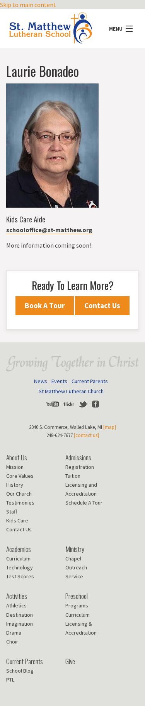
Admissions (78, 457)
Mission (15, 466)
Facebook (95, 404)
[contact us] (86, 435)
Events (59, 381)
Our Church (19, 493)
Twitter (83, 404)
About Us (16, 457)
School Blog (20, 670)
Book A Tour (45, 305)
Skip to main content (28, 5)
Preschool (76, 596)
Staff (11, 511)
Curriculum (18, 558)
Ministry (74, 549)
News (40, 381)
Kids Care (17, 520)
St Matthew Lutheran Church (71, 391)
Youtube (52, 404)
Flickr (68, 404)
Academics (18, 549)
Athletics (16, 605)
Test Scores (20, 576)
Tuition (72, 475)
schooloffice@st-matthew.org (49, 230)
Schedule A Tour (83, 502)
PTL (10, 679)
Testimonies (20, 502)
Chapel (73, 558)
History (14, 484)
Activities (16, 596)
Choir (12, 641)
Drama (13, 632)
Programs (76, 605)
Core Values (20, 475)
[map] (109, 427)
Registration (79, 466)
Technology (19, 567)
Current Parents (90, 381)
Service (74, 576)
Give (70, 661)
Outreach (76, 567)
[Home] (50, 26)
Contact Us (102, 305)
